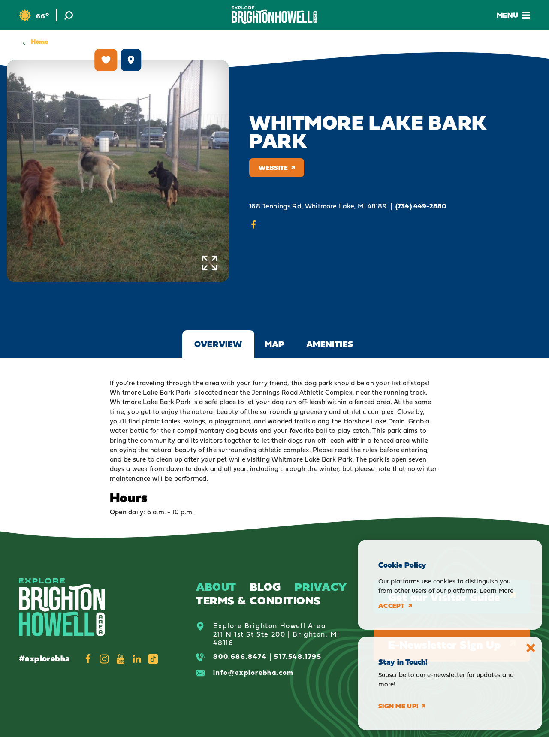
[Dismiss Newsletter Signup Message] (530, 648)
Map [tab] (274, 344)
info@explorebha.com (253, 672)
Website (273, 167)
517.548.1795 (297, 656)
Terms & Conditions (258, 600)
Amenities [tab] (329, 344)
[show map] (131, 60)
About (216, 586)
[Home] (274, 14)
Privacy (321, 586)
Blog (265, 586)
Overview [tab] (218, 344)
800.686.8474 (240, 656)
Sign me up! (398, 706)
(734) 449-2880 (420, 206)
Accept (391, 605)
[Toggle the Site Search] (68, 15)
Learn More (496, 590)
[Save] (106, 60)
